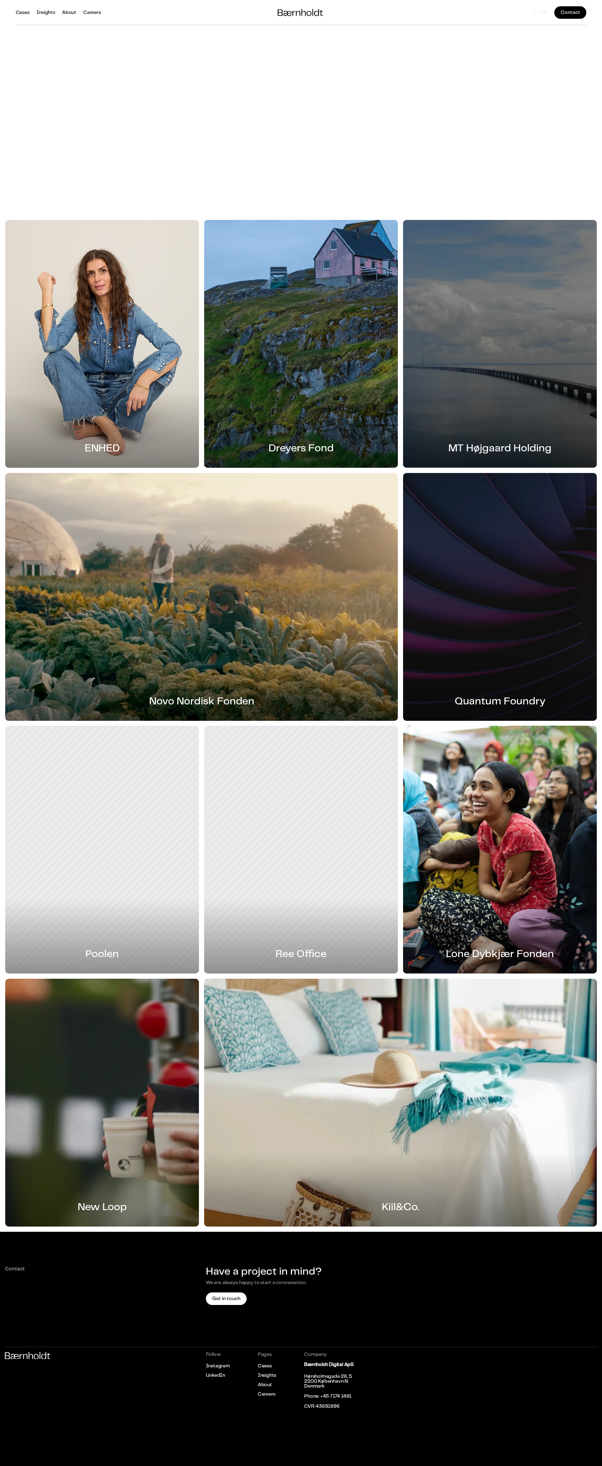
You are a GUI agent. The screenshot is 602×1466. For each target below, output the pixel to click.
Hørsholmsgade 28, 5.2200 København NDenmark (328, 1381)
